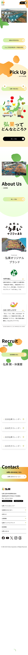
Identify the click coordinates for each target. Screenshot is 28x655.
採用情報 (4, 527)
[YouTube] (7, 538)
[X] (11, 537)
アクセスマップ (7, 501)
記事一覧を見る (14, 89)
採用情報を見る (14, 355)
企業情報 (4, 518)
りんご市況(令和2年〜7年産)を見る (14, 47)
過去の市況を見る (14, 40)
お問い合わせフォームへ (14, 476)
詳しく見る (14, 199)
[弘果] (14, 489)
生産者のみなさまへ (7, 510)
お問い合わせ (5, 531)
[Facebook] (3, 537)
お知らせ (4, 514)
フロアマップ (18, 501)
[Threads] (20, 538)
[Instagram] (15, 537)
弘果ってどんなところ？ (8, 506)
